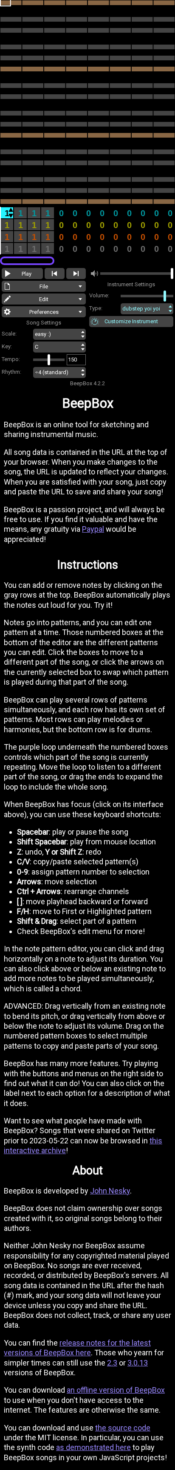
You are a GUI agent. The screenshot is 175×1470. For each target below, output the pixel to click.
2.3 (112, 1362)
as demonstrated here (93, 1447)
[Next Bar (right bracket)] (76, 273)
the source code (122, 1427)
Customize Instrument (131, 321)
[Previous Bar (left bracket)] (55, 273)
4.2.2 (99, 383)
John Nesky (110, 1190)
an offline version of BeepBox (116, 1389)
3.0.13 (137, 1362)
